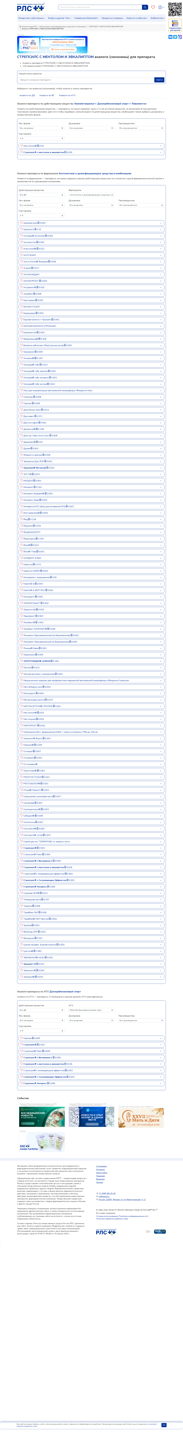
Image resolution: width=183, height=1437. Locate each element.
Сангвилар (29, 802)
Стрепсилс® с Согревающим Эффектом (45, 880)
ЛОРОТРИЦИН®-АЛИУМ (37, 661)
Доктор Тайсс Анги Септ (36, 435)
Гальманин (29, 351)
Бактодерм (29, 300)
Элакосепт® (29, 970)
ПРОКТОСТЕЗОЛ (32, 777)
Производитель (126, 123)
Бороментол (30, 332)
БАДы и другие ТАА (59, 18)
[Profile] (161, 7)
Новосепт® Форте (33, 738)
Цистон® (28, 951)
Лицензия (100, 1176)
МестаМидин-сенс (33, 686)
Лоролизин (29, 654)
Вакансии (100, 1179)
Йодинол (28, 525)
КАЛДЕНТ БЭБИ (32, 558)
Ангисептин (29, 242)
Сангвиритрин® (32, 809)
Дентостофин (31, 422)
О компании (101, 1166)
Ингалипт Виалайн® (34, 493)
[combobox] (100, 7)
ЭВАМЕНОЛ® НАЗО (34, 957)
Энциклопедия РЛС (29, 27)
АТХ (71, 1005)
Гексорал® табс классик (35, 371)
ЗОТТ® (27, 474)
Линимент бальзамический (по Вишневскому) (47, 635)
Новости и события (136, 18)
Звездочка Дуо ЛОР (33, 461)
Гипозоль (28, 396)
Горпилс (27, 403)
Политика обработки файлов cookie (112, 1219)
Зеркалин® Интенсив (34, 467)
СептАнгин (29, 822)
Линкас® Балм (31, 648)
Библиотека (157, 18)
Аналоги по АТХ (67, 95)
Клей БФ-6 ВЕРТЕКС (34, 590)
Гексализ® (29, 358)
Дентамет (29, 416)
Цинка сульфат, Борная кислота (40, 944)
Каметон (28, 564)
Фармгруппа (75, 190)
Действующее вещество (31, 190)
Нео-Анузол (29, 719)
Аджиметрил (30, 223)
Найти (159, 79)
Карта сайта (101, 1172)
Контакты (100, 1169)
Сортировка (25, 133)
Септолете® (30, 828)
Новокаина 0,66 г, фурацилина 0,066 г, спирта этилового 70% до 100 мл (60, 732)
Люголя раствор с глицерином (39, 674)
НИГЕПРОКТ (30, 725)
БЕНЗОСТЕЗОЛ (31, 306)
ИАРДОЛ (28, 480)
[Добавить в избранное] (21, 145)
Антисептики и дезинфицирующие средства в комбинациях (63, 27)
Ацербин (28, 293)
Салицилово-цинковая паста (38, 796)
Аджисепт (29, 229)
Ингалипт (28, 487)
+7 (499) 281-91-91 (107, 1193)
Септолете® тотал (33, 835)
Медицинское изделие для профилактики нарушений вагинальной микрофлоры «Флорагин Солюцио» (76, 680)
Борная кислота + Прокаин (37, 319)
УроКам (27, 925)
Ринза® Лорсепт (32, 790)
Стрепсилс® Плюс (32, 854)
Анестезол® (30, 248)
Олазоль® (28, 744)
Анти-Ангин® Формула (35, 261)
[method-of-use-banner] (52, 44)
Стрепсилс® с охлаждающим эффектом (44, 873)
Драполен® (29, 442)
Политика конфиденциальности (133, 1216)
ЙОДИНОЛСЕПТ (32, 532)
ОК (164, 1425)
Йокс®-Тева (30, 551)
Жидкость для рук (33, 454)
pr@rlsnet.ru (104, 1196)
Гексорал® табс (31, 364)
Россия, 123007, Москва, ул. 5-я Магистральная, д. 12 (122, 1199)
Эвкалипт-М (30, 964)
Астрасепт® (30, 287)
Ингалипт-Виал (31, 500)
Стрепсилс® (30, 848)
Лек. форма (24, 123)
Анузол (27, 268)
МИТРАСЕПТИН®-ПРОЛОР (38, 706)
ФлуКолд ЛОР (30, 931)
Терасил (27, 906)
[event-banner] (141, 1118)
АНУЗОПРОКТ (31, 281)
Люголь (27, 667)
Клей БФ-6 (29, 583)
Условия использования (106, 1216)
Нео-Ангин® (30, 145)
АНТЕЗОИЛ (29, 255)
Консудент (29, 596)
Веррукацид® (31, 339)
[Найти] (145, 7)
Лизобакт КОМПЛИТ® (35, 628)
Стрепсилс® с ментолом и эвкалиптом (43, 152)
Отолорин (28, 757)
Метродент (29, 693)
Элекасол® (29, 976)
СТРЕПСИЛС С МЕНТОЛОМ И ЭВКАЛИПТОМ (106, 27)
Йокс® (27, 545)
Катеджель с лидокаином (36, 577)
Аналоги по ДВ (27, 95)
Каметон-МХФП (31, 570)
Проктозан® (30, 770)
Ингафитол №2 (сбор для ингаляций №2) (44, 506)
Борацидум (29, 313)
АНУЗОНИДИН (31, 274)
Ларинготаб (29, 609)
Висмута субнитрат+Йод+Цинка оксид (43, 345)
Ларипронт (29, 616)
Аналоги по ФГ (46, 95)
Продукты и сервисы (112, 18)
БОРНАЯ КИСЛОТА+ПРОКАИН (39, 326)
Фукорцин (29, 938)
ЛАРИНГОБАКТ (32, 603)
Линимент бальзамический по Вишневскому (46, 641)
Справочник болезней (85, 18)
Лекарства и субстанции (30, 18)
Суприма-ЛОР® (31, 893)
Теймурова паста (32, 899)
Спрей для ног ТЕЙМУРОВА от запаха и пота (46, 841)
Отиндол (28, 751)
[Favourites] (153, 7)
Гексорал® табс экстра (35, 384)
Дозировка (74, 123)
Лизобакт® (29, 622)
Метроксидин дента (34, 699)
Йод (25, 519)
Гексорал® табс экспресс (36, 377)
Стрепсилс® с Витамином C (38, 860)
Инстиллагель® (31, 512)
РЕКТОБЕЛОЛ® (32, 783)
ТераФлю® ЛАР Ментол (36, 918)
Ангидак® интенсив (34, 235)
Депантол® (29, 429)
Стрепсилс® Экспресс (35, 886)
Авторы (99, 1182)
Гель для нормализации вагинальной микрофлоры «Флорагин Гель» (58, 390)
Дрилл (27, 448)
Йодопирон (29, 538)
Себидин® (29, 815)
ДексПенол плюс (32, 409)
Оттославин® (30, 764)
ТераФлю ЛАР (31, 912)
